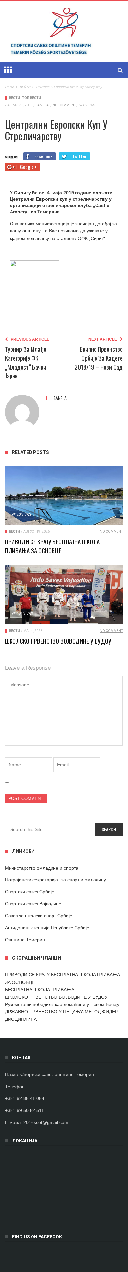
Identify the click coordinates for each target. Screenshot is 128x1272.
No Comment (64, 105)
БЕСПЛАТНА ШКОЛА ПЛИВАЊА (39, 989)
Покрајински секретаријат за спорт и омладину (55, 879)
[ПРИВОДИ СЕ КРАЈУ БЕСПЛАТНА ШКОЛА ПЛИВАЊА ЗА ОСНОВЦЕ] (64, 495)
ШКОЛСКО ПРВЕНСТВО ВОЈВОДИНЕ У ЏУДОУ (58, 640)
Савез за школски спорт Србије (38, 915)
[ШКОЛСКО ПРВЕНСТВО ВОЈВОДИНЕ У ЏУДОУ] (64, 594)
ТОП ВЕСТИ (31, 98)
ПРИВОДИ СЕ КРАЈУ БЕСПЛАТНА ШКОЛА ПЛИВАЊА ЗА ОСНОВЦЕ (52, 546)
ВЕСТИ (14, 98)
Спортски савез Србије (29, 891)
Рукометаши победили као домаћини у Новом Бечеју (62, 1004)
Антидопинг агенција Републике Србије (47, 927)
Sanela (42, 105)
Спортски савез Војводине (33, 903)
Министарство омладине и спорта (41, 868)
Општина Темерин (25, 939)
